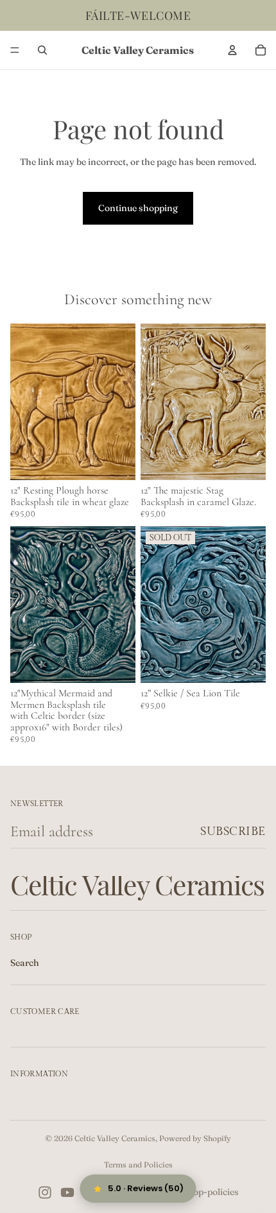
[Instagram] (45, 1192)
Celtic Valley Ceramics (114, 1138)
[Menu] (15, 50)
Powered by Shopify (195, 1138)
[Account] (232, 50)
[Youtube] (67, 1192)
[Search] (42, 50)
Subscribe (233, 831)
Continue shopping (138, 208)
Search (24, 962)
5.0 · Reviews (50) (146, 1188)
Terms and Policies (138, 1164)
